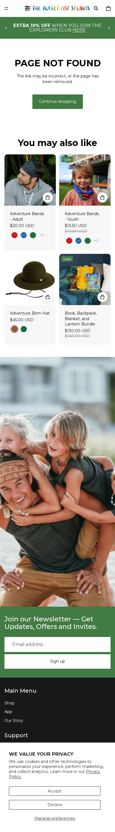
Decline (54, 804)
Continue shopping (57, 101)
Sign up (57, 661)
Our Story (13, 720)
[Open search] (96, 8)
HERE (79, 30)
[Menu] (6, 8)
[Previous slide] (6, 28)
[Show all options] (41, 235)
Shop (9, 703)
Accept (55, 791)
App (8, 711)
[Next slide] (109, 28)
